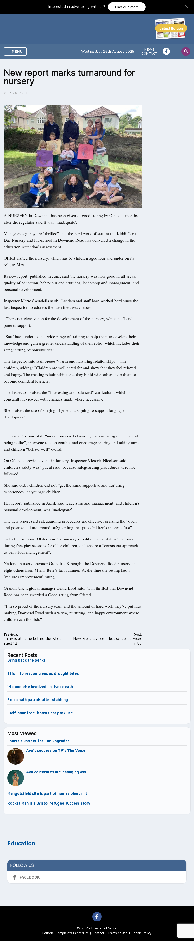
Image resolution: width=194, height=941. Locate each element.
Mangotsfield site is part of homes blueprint (47, 793)
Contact (149, 53)
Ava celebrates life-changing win (56, 772)
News (149, 49)
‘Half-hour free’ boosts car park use (40, 713)
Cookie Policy (142, 933)
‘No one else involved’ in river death (40, 686)
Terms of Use (118, 933)
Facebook (30, 877)
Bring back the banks (26, 660)
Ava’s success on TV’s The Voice (56, 750)
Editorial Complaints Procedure (65, 933)
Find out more (127, 7)
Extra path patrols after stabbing (37, 699)
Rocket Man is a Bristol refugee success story (48, 803)
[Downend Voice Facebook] (166, 51)
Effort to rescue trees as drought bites (43, 673)
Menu (17, 51)
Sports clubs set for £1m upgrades (38, 741)
